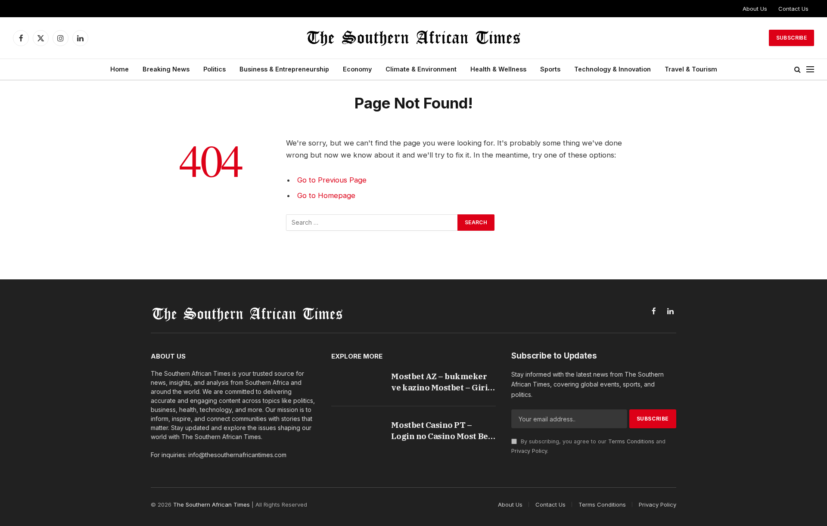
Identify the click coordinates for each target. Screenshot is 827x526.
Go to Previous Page (332, 180)
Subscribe (791, 37)
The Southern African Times (211, 504)
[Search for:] (372, 222)
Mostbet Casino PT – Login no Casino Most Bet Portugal (441, 431)
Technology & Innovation (612, 69)
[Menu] (810, 69)
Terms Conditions (631, 441)
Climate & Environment (421, 69)
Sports (550, 69)
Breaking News (166, 69)
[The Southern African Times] (413, 38)
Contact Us (793, 8)
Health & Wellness (498, 69)
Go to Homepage (326, 195)
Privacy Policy (529, 451)
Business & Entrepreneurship (284, 69)
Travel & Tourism (691, 69)
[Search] (797, 69)
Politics (214, 69)
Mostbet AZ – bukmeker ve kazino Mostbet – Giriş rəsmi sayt (441, 382)
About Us (755, 8)
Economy (357, 69)
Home (119, 69)
